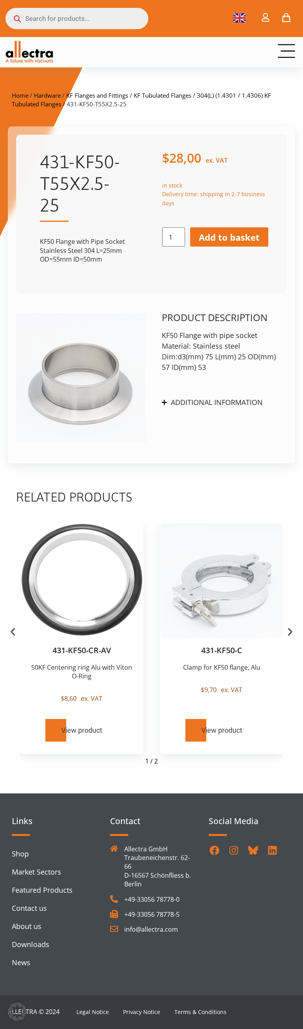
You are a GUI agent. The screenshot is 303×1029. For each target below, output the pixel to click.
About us (26, 926)
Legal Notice (93, 1012)
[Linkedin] (273, 850)
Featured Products (42, 890)
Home (20, 95)
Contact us (29, 908)
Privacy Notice (141, 1012)
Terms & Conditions (200, 1012)
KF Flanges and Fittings (97, 95)
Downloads (30, 944)
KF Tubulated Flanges (162, 95)
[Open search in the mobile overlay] (77, 18)
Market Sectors (36, 872)
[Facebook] (215, 850)
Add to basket (229, 237)
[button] (13, 632)
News (21, 962)
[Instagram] (234, 850)
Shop (20, 853)
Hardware (47, 95)
